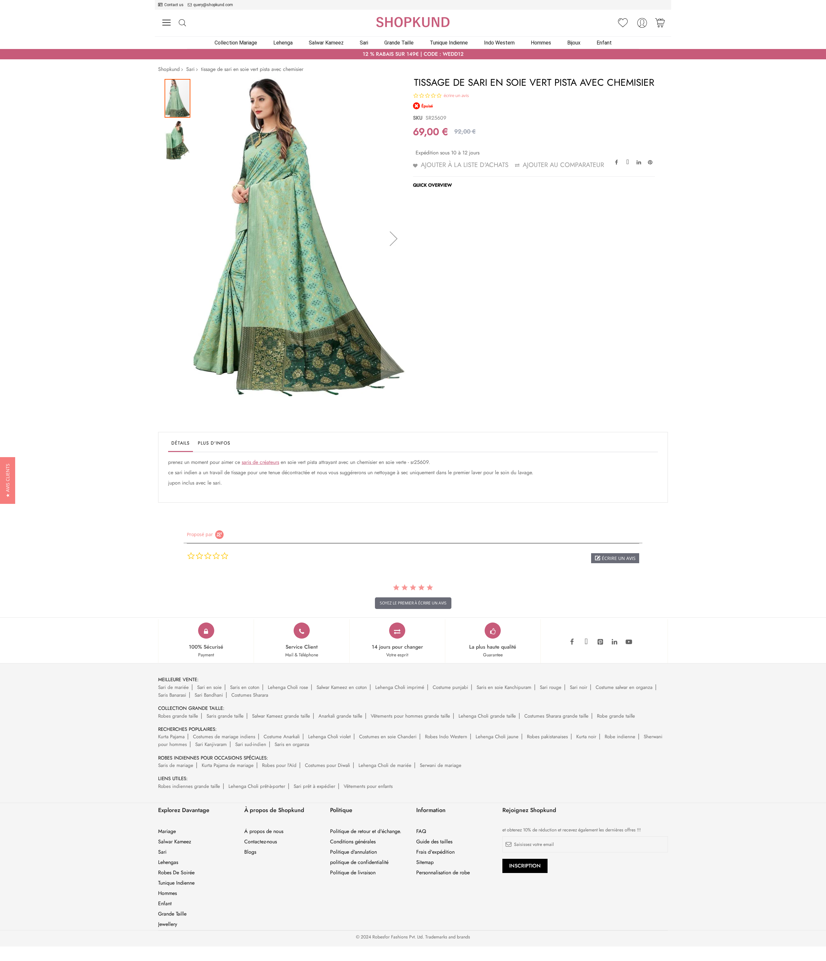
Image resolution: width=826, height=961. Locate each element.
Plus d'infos (214, 443)
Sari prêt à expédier (314, 786)
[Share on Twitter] (627, 162)
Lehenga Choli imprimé (399, 687)
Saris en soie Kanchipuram (504, 687)
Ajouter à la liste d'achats (465, 165)
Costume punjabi (450, 687)
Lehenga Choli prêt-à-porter (256, 786)
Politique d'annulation (353, 852)
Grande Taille (172, 914)
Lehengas (168, 862)
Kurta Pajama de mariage (228, 765)
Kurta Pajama (171, 736)
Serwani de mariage (440, 765)
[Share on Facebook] (616, 162)
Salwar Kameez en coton (342, 687)
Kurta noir (586, 736)
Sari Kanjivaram (211, 744)
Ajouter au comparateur (563, 165)
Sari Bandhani (209, 695)
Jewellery (167, 924)
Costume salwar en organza (624, 687)
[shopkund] (413, 22)
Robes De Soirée (176, 873)
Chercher (182, 23)
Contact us (174, 5)
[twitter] (586, 642)
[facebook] (572, 642)
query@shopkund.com (213, 5)
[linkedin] (615, 642)
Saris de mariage (175, 765)
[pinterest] (600, 642)
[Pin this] (650, 162)
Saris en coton (244, 687)
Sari (190, 69)
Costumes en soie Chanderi (388, 736)
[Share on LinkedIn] (639, 162)
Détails (180, 443)
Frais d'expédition (435, 852)
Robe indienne (620, 736)
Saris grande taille (225, 716)
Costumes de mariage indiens (224, 736)
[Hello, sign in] (642, 24)
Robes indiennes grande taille (189, 786)
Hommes (167, 893)
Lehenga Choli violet (329, 736)
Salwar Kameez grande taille (281, 716)
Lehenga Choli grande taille (487, 716)
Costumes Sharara (249, 695)
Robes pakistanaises (547, 736)
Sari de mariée (173, 687)
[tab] (180, 444)
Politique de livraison (353, 873)
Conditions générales (353, 842)
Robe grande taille (616, 716)
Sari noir (578, 687)
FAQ (421, 831)
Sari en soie (209, 687)
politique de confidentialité (359, 862)
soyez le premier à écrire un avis (413, 603)
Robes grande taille (178, 716)
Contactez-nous (260, 842)
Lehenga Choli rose (288, 687)
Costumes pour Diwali (327, 765)
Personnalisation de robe (443, 873)
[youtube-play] (629, 642)
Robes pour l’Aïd (279, 765)
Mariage (167, 831)
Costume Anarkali (282, 736)
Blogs (250, 852)
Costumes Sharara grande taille (556, 716)
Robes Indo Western (446, 736)
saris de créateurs (260, 462)
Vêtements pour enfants (368, 786)
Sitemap (425, 862)
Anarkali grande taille (340, 716)
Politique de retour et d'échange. (365, 831)
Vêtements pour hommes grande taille (410, 716)
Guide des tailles (434, 842)
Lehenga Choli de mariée (384, 765)
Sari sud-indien (250, 744)
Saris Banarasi (172, 695)
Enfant (165, 904)
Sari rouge (550, 687)
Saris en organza (292, 744)
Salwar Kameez (174, 842)
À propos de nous (263, 831)
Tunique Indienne (176, 883)
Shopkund (169, 69)
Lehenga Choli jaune (497, 736)
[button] (394, 238)
